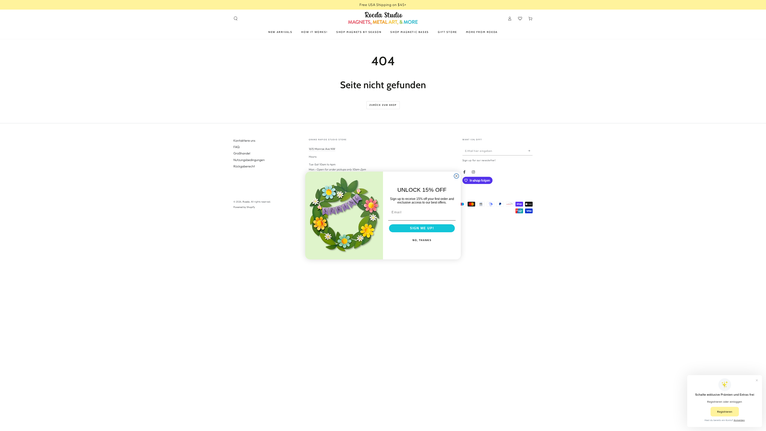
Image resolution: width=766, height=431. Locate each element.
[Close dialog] (456, 176)
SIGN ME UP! (422, 228)
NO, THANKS (422, 240)
